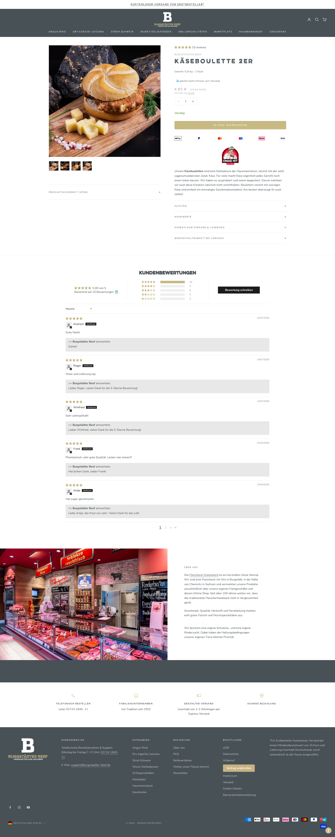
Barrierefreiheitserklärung (239, 795)
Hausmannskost (251, 31)
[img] (74, 319)
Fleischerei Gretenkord (203, 575)
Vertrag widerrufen (238, 768)
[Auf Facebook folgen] (10, 807)
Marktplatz (223, 31)
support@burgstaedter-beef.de (90, 765)
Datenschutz (231, 754)
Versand (191, 93)
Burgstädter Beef (188, 54)
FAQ (176, 754)
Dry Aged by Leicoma (88, 31)
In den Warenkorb (230, 125)
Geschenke (278, 31)
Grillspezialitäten (192, 31)
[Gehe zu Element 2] (65, 166)
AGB (226, 748)
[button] (183, 47)
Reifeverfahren (182, 760)
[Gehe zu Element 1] (54, 166)
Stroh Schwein (122, 31)
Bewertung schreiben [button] (239, 290)
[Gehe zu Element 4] (87, 166)
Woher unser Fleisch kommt (191, 767)
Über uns (179, 748)
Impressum (230, 776)
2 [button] (166, 528)
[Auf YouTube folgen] (28, 807)
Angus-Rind (57, 31)
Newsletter (180, 773)
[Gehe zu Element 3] (76, 166)
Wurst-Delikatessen (156, 31)
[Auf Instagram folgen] (19, 807)
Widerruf (228, 760)
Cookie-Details (232, 788)
